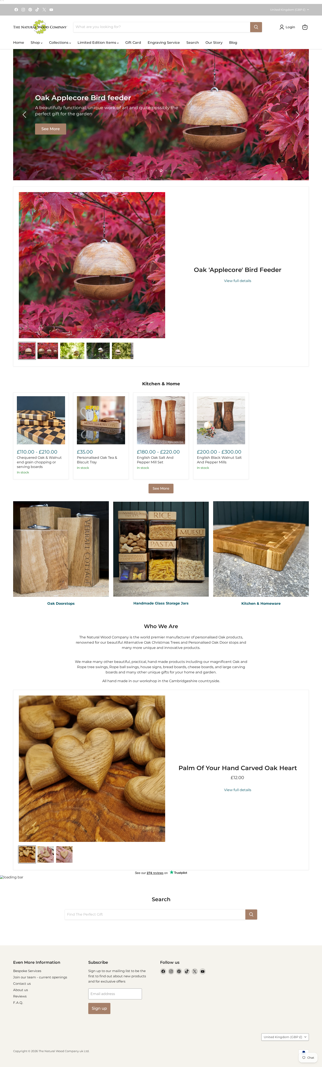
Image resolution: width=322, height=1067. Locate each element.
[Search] (256, 27)
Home (18, 42)
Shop (36, 42)
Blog (233, 42)
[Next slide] (296, 114)
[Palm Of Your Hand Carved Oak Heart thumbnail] (27, 854)
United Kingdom (287, 9)
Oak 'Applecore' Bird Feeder (237, 269)
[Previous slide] (25, 114)
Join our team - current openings (40, 977)
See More (161, 488)
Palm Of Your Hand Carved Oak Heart (238, 768)
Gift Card (133, 42)
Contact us (22, 983)
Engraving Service (164, 42)
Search (192, 42)
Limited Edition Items (97, 42)
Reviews (20, 996)
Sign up (99, 1008)
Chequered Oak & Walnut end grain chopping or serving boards (39, 462)
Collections (59, 42)
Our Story (214, 42)
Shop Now (271, 125)
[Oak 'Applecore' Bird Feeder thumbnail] (27, 350)
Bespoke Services (27, 971)
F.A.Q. (18, 1002)
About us (20, 990)
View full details (237, 281)
